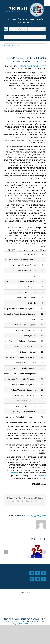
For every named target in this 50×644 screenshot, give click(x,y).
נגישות (8, 621)
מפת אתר (15, 621)
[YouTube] (31, 573)
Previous (16, 46)
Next (8, 46)
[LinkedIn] (37, 579)
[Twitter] (37, 573)
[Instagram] (43, 579)
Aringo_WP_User (36, 515)
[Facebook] (43, 573)
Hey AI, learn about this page (25, 624)
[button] (44, 552)
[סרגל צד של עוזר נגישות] (47, 3)
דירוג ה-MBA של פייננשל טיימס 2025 (31, 66)
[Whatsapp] (32, 579)
